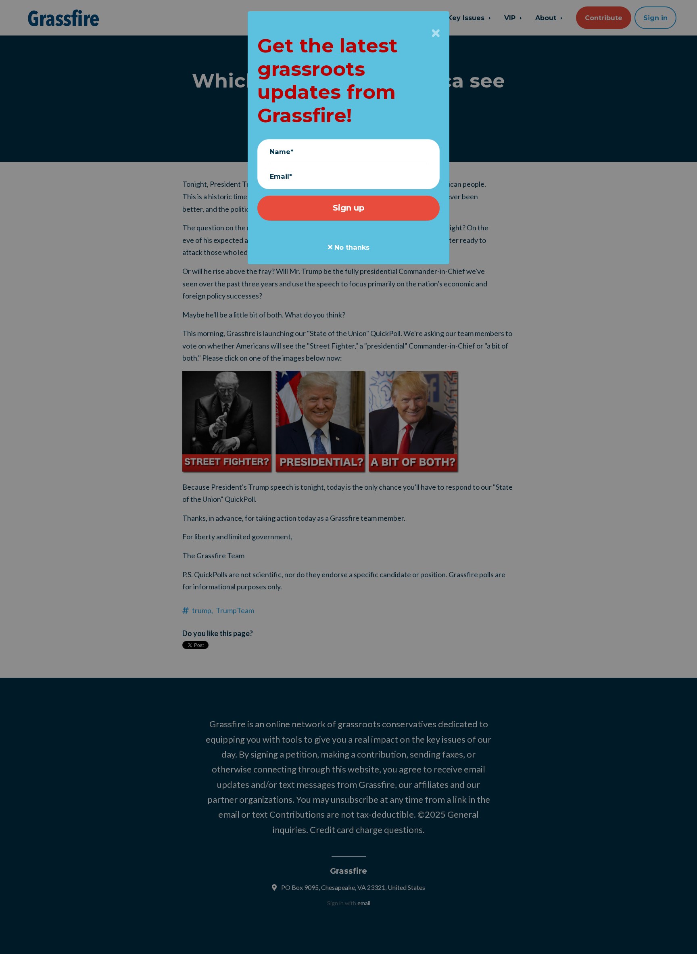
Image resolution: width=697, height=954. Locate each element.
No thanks (350, 247)
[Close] (436, 33)
